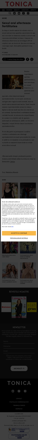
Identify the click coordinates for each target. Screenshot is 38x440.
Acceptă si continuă (19, 233)
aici (12, 226)
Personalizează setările (19, 238)
